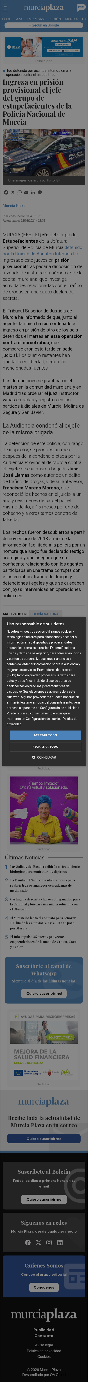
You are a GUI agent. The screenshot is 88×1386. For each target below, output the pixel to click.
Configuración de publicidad (59, 708)
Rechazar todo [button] (45, 747)
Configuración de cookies (43, 719)
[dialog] (44, 691)
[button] (44, 757)
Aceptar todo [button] (45, 735)
